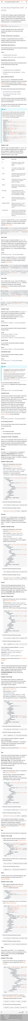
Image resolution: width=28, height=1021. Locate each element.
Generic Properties (5, 414)
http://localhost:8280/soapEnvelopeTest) (12, 996)
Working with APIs (22, 840)
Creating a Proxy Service (15, 466)
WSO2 (15, 1015)
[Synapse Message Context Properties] (3, 1012)
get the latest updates (9, 372)
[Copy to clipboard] (27, 25)
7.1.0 (22, 1)
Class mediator (8, 225)
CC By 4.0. (20, 1016)
